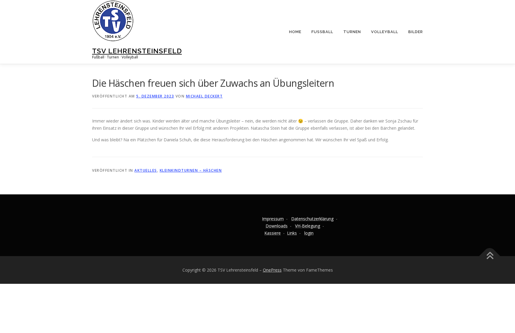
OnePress (272, 270)
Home (295, 32)
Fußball (322, 32)
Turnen (352, 32)
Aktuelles (145, 170)
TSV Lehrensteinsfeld (137, 51)
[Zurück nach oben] (489, 256)
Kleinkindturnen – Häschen (191, 170)
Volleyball (384, 32)
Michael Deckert (204, 96)
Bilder (415, 32)
